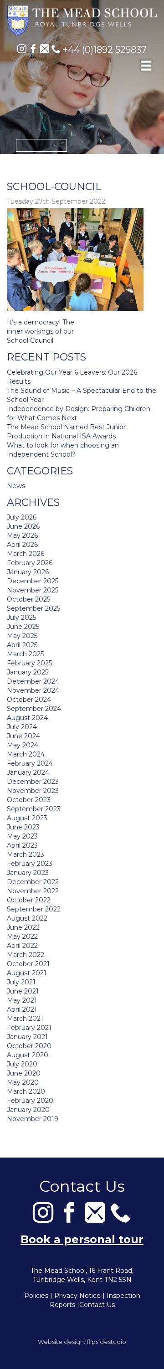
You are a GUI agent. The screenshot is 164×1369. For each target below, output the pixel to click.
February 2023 (29, 863)
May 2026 (22, 535)
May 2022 (22, 936)
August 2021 (26, 973)
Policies (36, 1296)
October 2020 (29, 1046)
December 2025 (32, 581)
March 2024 (26, 754)
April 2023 (22, 845)
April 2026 (22, 544)
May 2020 (23, 1082)
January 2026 (28, 572)
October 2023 (29, 800)
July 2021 (21, 982)
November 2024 (33, 690)
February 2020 (30, 1100)
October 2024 (29, 699)
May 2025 (22, 636)
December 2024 (33, 681)
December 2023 (33, 781)
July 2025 (21, 617)
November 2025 (32, 590)
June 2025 (23, 627)
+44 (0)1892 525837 (104, 49)
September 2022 (34, 909)
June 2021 (23, 991)
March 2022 (25, 955)
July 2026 (21, 517)
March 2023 (25, 854)
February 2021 (29, 1028)
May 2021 (22, 1000)
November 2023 (33, 791)
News (16, 486)
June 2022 (23, 927)
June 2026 (23, 526)
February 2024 (30, 763)
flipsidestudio (106, 1341)
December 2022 (33, 882)
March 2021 (25, 1018)
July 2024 (22, 727)
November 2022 (33, 891)
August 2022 (27, 918)
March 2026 (25, 554)
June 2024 (23, 736)
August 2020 (27, 1055)
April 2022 (22, 946)
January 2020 (28, 1110)
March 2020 (26, 1091)
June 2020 (24, 1073)
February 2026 (29, 563)
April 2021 (22, 1009)
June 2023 (23, 827)
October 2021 (28, 964)
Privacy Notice (77, 1296)
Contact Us (97, 1305)
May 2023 (22, 836)
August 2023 (27, 818)
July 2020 (22, 1064)
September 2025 (33, 608)
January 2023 (28, 873)
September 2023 (34, 809)
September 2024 (34, 709)
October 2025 (28, 599)
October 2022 (29, 900)
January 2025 (27, 672)
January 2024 (28, 772)
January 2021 (27, 1037)
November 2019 (32, 1119)
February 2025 (29, 663)
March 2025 (25, 654)
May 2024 (22, 745)
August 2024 (27, 718)
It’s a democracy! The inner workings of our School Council (40, 331)
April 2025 (22, 645)
